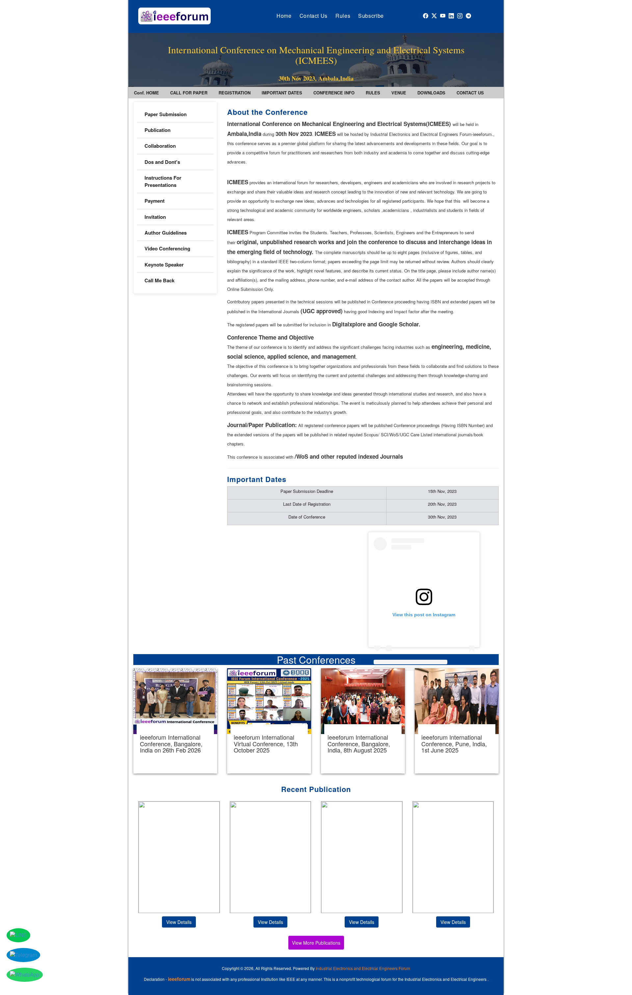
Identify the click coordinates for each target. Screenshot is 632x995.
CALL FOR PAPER (188, 92)
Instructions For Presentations (163, 181)
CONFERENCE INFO (334, 92)
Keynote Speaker (164, 264)
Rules (342, 15)
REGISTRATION (234, 92)
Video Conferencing (168, 248)
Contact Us (314, 15)
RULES (373, 92)
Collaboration (160, 145)
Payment (155, 200)
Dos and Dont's (162, 162)
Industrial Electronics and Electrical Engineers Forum (363, 968)
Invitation (155, 216)
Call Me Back (159, 280)
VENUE (398, 92)
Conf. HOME (146, 92)
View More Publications (316, 942)
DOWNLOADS (431, 92)
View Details (179, 922)
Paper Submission (166, 114)
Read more (175, 721)
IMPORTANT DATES (282, 92)
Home (284, 15)
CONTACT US (470, 92)
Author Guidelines (166, 232)
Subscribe (371, 15)
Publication (158, 130)
